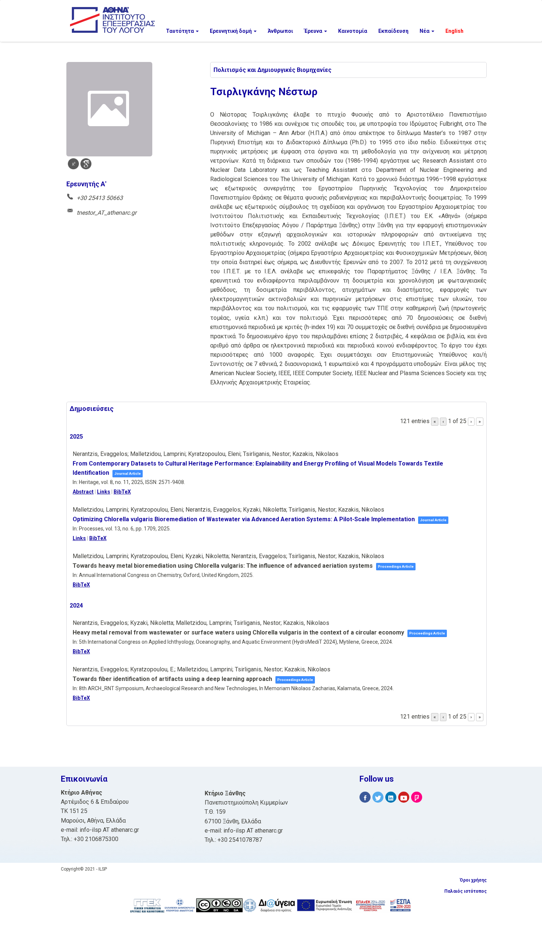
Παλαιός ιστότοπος (465, 891)
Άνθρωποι (280, 31)
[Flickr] (416, 797)
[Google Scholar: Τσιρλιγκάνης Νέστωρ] (85, 163)
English (454, 31)
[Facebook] (365, 797)
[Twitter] (377, 797)
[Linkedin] (390, 797)
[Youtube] (403, 797)
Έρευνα (313, 31)
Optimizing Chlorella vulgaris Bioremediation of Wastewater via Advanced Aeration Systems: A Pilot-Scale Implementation (244, 519)
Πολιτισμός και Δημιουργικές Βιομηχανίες (272, 69)
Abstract (83, 492)
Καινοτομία (352, 31)
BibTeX (122, 492)
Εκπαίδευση (393, 31)
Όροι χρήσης (473, 880)
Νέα (425, 31)
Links (103, 492)
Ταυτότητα (180, 31)
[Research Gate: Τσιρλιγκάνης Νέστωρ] (73, 163)
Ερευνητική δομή (231, 31)
